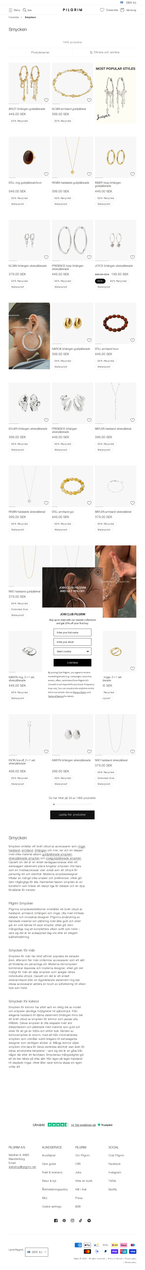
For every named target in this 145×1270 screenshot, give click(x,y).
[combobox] (71, 651)
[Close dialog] (98, 572)
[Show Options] (88, 651)
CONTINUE (72, 662)
